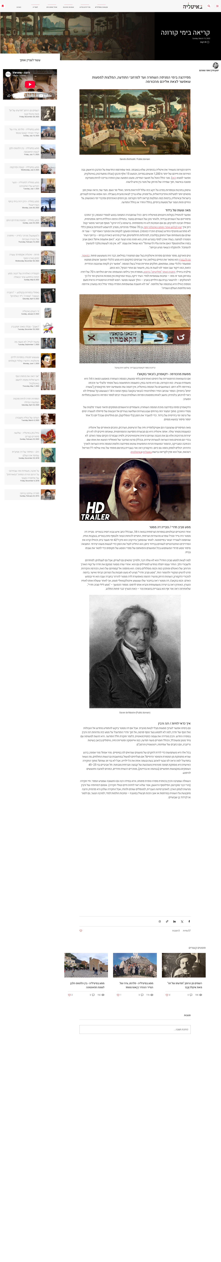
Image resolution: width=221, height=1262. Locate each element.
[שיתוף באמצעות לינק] (167, 921)
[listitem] (30, 113)
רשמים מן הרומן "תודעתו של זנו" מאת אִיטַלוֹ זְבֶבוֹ (184, 985)
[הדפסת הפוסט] (159, 921)
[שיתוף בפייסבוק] (189, 921)
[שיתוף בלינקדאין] (174, 921)
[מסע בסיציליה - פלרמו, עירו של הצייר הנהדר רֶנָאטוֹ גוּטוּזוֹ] (135, 965)
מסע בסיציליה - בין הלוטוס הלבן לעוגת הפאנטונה (87, 985)
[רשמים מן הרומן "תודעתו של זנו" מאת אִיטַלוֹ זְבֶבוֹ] (184, 965)
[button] (209, 6)
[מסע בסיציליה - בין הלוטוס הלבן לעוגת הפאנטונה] (86, 965)
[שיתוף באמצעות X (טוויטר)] (181, 921)
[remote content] (135, 856)
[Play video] (135, 489)
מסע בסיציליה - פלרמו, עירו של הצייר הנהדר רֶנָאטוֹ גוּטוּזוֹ (136, 985)
